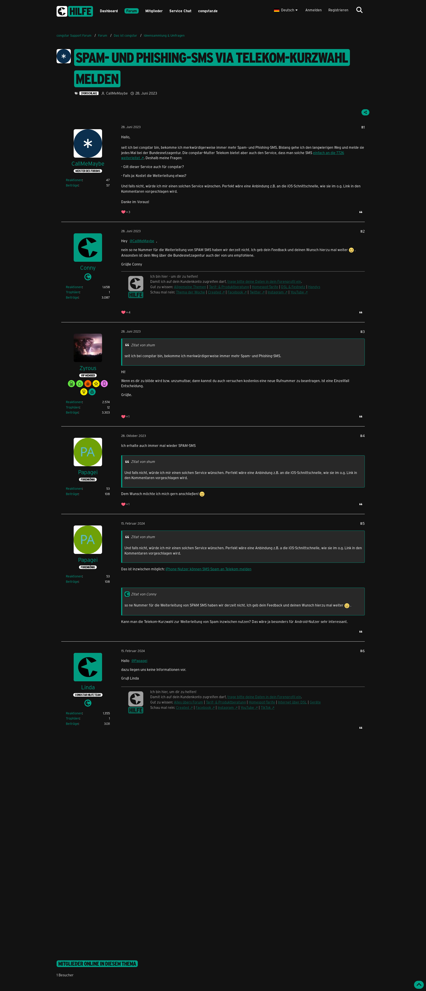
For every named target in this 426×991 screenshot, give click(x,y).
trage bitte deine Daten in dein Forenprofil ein (264, 281)
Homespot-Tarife (265, 286)
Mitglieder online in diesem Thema (97, 963)
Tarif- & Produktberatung (229, 286)
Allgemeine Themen (190, 286)
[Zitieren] (361, 212)
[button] (286, 10)
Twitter (255, 292)
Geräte (315, 702)
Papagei (140, 660)
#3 (362, 331)
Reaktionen (74, 180)
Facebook (235, 292)
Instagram (276, 292)
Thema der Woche (190, 292)
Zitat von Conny (143, 594)
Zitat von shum (143, 345)
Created (214, 292)
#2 (362, 231)
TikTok (266, 707)
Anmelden (313, 10)
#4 (362, 435)
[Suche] (359, 10)
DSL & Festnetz (293, 286)
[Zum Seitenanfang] (419, 985)
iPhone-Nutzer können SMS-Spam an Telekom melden (208, 569)
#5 (362, 523)
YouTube (297, 292)
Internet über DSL (292, 702)
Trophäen (72, 292)
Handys (314, 286)
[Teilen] (365, 112)
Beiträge (72, 185)
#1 (363, 127)
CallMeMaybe (117, 93)
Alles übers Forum (188, 702)
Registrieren (338, 10)
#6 (362, 650)
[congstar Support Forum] (75, 10)
